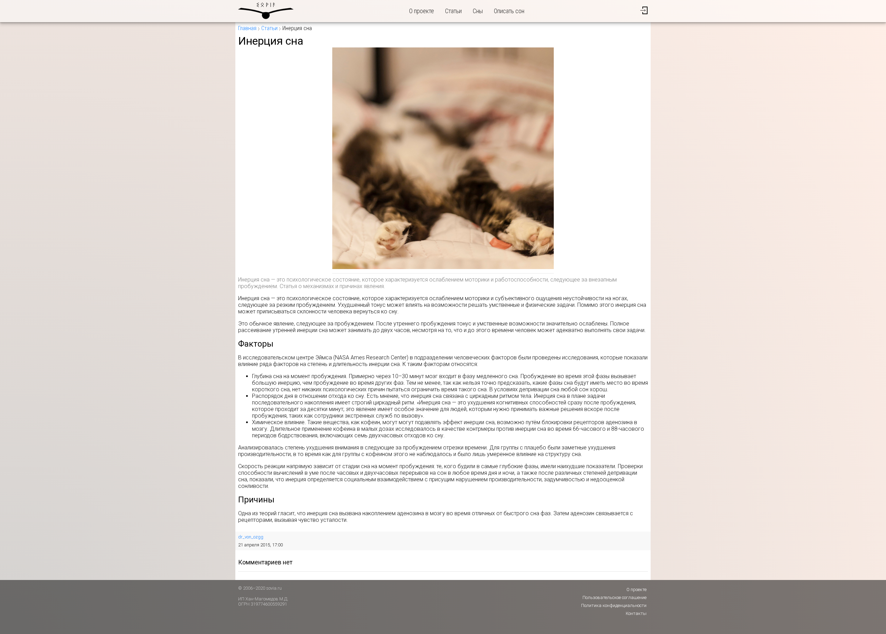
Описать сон (509, 11)
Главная (247, 28)
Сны (478, 11)
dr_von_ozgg (250, 536)
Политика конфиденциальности (614, 605)
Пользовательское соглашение (614, 597)
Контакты (636, 613)
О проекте (421, 11)
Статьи (453, 11)
